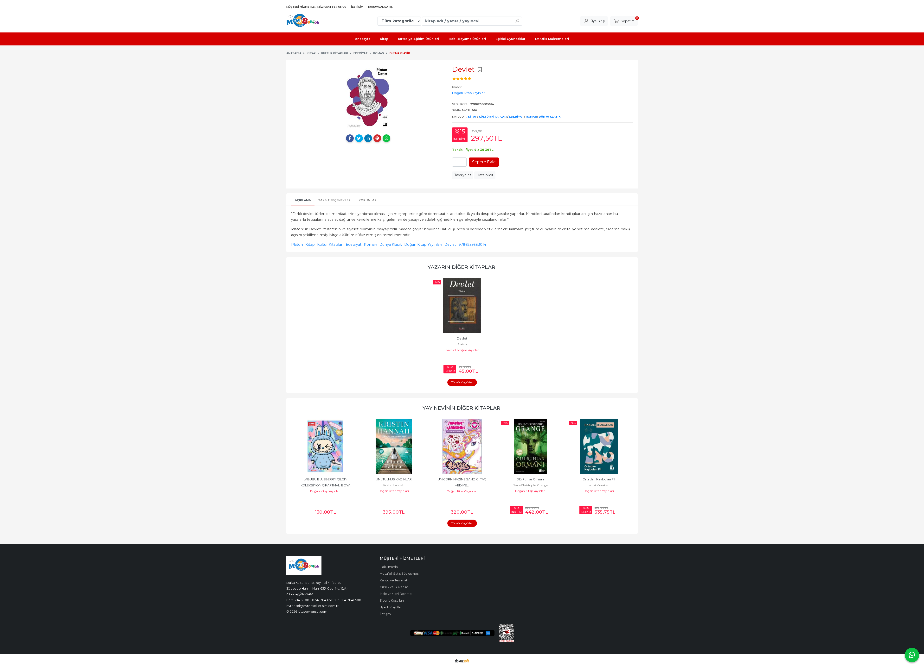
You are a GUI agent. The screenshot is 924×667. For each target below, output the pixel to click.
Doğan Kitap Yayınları (423, 244)
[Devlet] (462, 305)
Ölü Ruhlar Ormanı (462, 479)
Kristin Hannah (325, 485)
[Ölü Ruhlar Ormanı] (462, 446)
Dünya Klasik (549, 116)
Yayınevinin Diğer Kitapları (462, 408)
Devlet (450, 244)
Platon (297, 244)
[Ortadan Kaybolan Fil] (530, 446)
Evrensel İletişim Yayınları (462, 350)
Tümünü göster (462, 382)
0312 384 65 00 (297, 600)
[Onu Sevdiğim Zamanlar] (598, 446)
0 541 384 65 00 (324, 600)
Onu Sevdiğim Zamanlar (599, 479)
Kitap (472, 116)
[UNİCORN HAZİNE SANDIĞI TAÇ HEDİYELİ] (393, 446)
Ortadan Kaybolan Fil (530, 479)
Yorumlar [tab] (368, 200)
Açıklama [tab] (303, 200)
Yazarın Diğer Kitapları (462, 267)
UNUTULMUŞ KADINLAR (325, 479)
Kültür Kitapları (493, 116)
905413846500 (350, 600)
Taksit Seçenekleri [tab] (335, 200)
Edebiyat (516, 116)
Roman (531, 116)
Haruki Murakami (530, 485)
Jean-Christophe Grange (462, 485)
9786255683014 (472, 244)
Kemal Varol (598, 485)
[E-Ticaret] (462, 660)
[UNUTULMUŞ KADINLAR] (325, 446)
